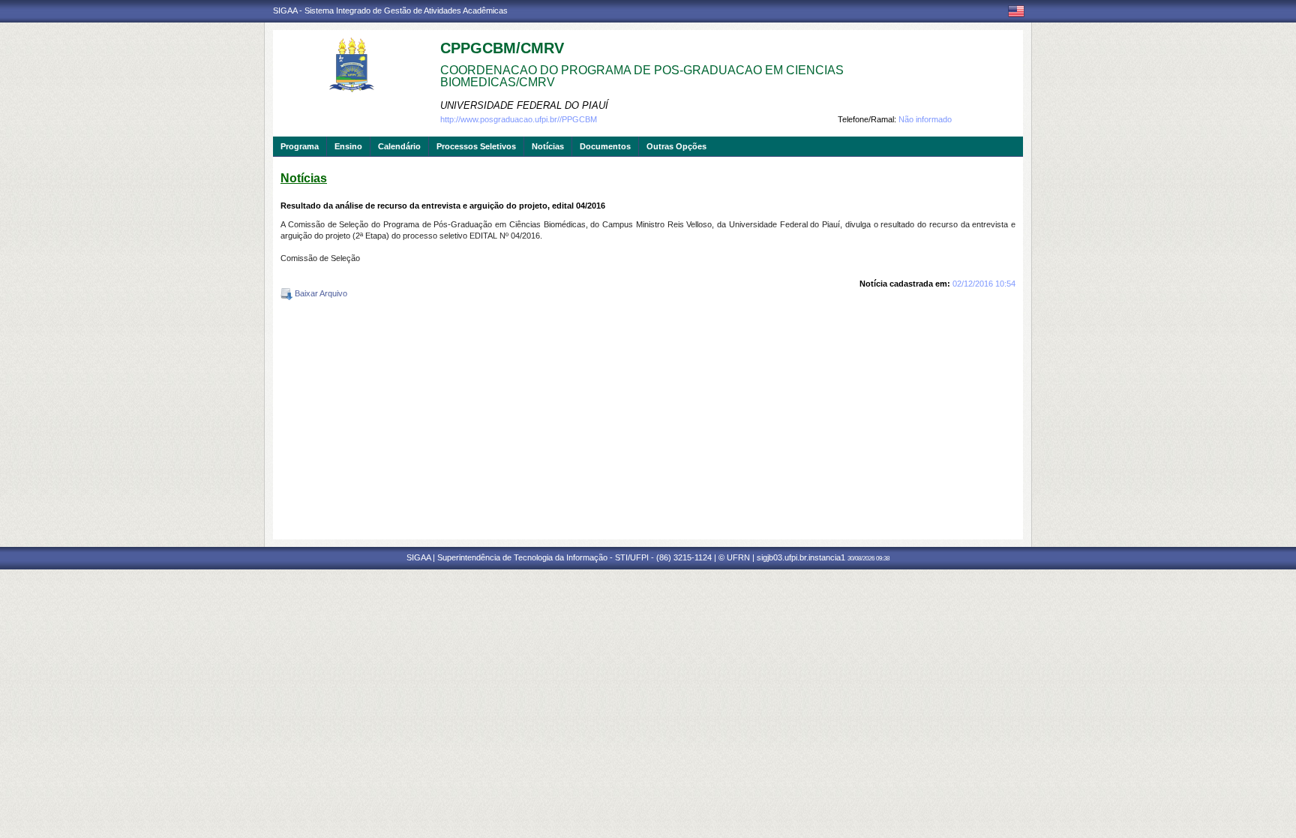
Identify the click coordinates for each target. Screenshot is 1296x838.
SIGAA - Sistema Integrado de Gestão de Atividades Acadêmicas (390, 10)
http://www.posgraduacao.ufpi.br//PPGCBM (518, 119)
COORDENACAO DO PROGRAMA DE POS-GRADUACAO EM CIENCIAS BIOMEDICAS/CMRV (642, 76)
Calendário (399, 146)
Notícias (548, 146)
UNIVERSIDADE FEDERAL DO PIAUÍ (524, 105)
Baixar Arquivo (319, 293)
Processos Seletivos (476, 146)
